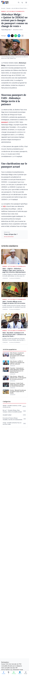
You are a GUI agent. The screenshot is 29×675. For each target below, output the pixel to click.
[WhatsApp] (15, 35)
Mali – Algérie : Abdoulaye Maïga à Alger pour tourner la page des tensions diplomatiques (14, 270)
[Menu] (26, 2)
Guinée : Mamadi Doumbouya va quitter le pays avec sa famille (18, 392)
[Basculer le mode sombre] (22, 2)
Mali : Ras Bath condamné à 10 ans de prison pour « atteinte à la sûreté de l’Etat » (14, 334)
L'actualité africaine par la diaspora (11, 666)
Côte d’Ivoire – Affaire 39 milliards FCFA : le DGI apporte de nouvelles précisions (18, 378)
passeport (4, 122)
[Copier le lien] (22, 35)
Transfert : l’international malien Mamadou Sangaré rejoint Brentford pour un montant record (17, 370)
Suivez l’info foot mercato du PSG (11, 664)
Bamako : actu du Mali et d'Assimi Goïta (16, 8)
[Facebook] (8, 35)
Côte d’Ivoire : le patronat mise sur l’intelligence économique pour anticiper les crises (17, 355)
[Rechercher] (18, 2)
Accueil (3, 8)
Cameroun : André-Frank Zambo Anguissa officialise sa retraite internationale (17, 385)
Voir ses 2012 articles (9, 236)
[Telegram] (19, 35)
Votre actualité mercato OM (9, 668)
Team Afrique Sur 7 (11, 234)
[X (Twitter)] (12, 35)
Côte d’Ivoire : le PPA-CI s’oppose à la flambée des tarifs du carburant (17, 363)
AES (4, 206)
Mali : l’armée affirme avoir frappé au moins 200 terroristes (13, 302)
